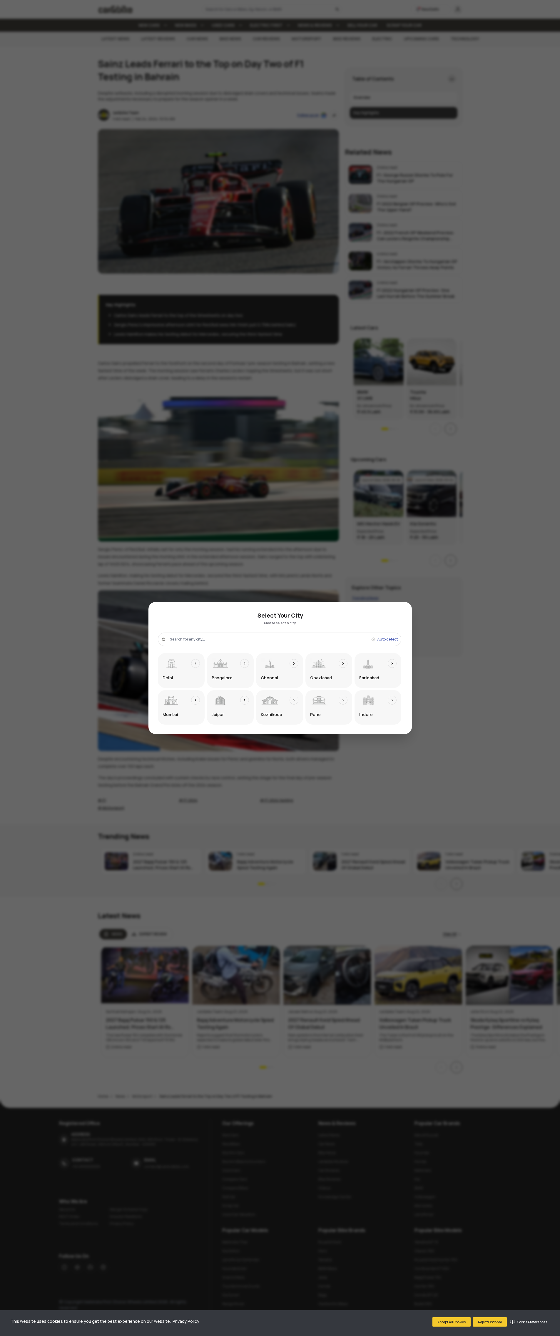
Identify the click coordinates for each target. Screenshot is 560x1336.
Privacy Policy (186, 1321)
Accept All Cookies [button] (451, 1322)
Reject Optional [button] (490, 1322)
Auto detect (387, 639)
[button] (528, 1322)
